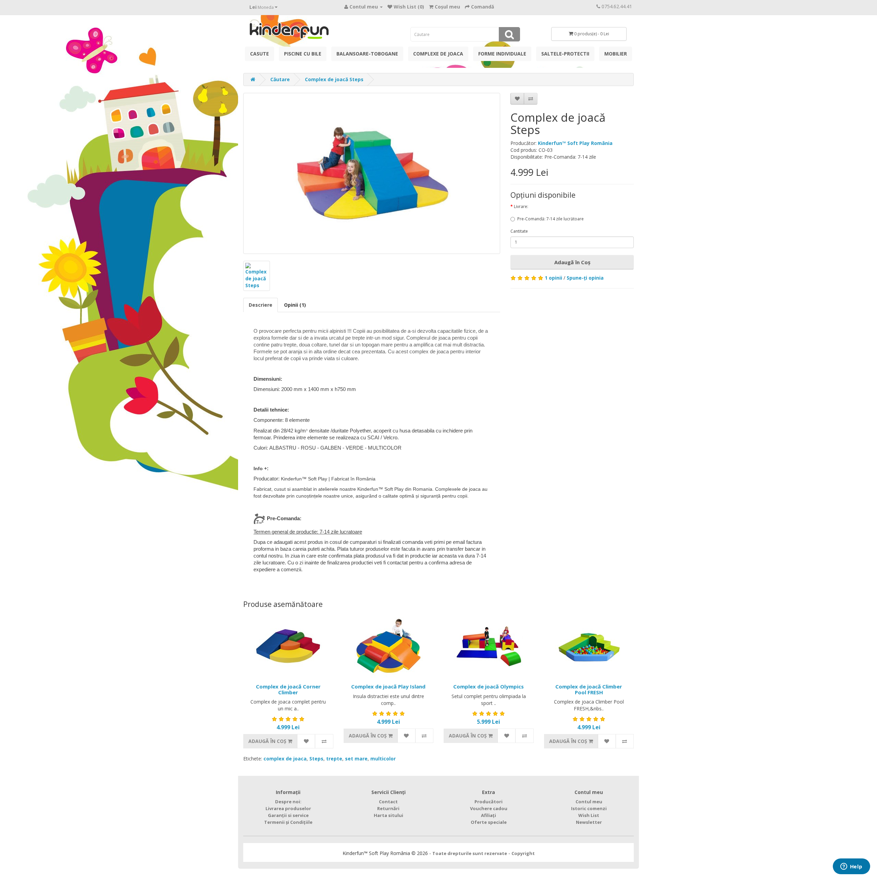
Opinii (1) (295, 305)
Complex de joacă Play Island (388, 686)
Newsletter (589, 822)
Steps (316, 758)
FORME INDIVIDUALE (502, 53)
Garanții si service (288, 815)
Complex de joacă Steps (334, 79)
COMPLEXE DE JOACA (438, 53)
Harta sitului (388, 815)
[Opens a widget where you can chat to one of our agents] (851, 867)
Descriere (260, 305)
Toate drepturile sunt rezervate (469, 853)
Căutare (280, 79)
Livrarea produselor (288, 808)
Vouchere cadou (488, 808)
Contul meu (589, 801)
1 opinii (553, 277)
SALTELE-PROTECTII (565, 53)
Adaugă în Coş (572, 262)
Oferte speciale (489, 822)
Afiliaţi (488, 815)
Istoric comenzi (589, 808)
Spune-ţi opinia (585, 277)
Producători (488, 801)
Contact (388, 801)
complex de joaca (285, 758)
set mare (356, 758)
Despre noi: (288, 801)
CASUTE (259, 53)
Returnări (388, 808)
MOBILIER (615, 53)
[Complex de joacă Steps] (371, 173)
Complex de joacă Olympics (488, 686)
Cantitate (519, 231)
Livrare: (521, 206)
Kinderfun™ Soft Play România (575, 143)
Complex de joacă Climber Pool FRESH (588, 689)
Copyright (523, 853)
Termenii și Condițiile (288, 822)
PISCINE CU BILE (302, 53)
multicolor (383, 758)
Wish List (588, 815)
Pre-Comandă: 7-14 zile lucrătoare (550, 219)
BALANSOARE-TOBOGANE (367, 53)
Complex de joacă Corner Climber (288, 689)
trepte (334, 758)
